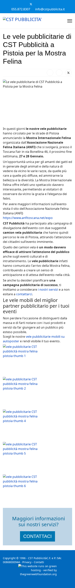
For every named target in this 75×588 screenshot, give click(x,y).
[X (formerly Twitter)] (68, 72)
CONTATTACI (37, 536)
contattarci (24, 294)
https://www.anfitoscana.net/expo (28, 218)
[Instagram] (50, 4)
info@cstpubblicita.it (50, 9)
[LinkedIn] (59, 72)
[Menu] (69, 20)
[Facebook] (24, 4)
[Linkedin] (44, 4)
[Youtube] (37, 4)
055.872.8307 (20, 9)
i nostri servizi (48, 289)
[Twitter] (31, 4)
